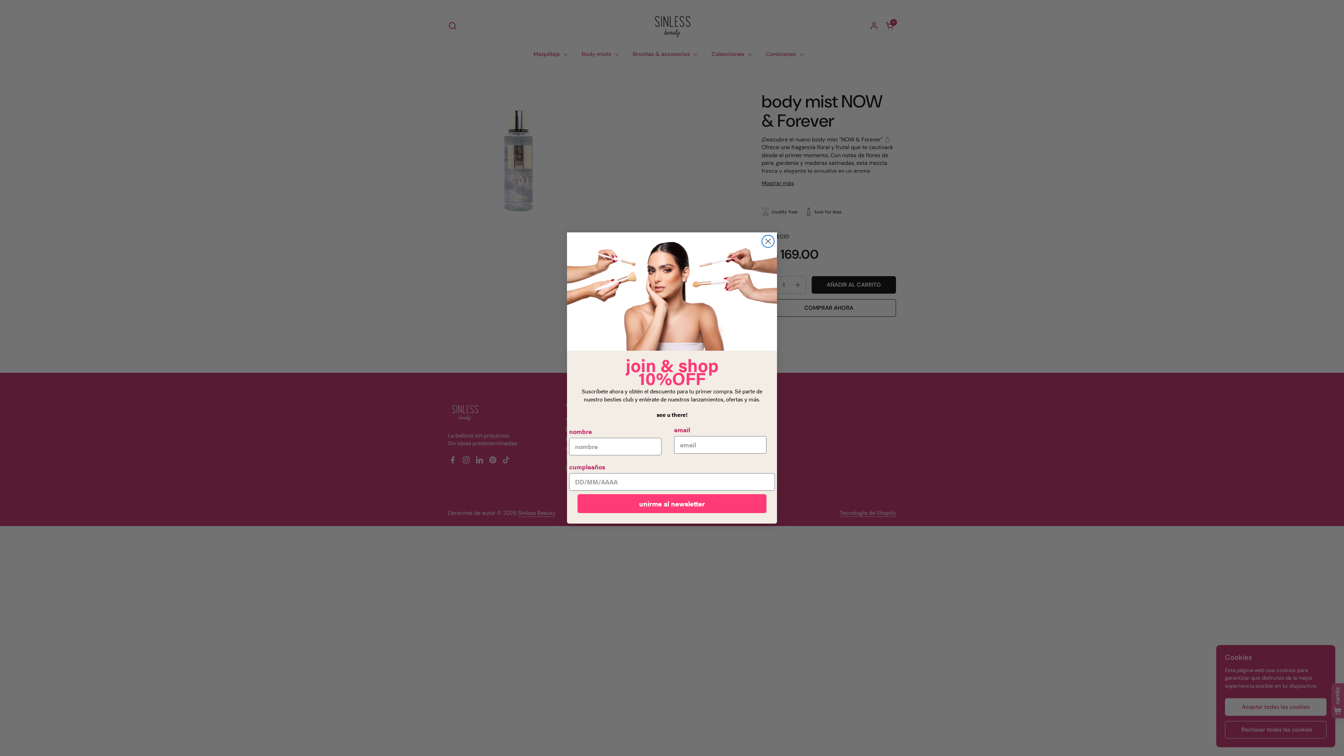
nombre (580, 431)
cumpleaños (587, 466)
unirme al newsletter (672, 503)
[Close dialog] (768, 241)
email (682, 429)
